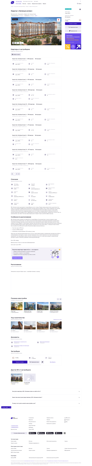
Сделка (66, 441)
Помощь (30, 423)
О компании (31, 417)
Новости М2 (31, 429)
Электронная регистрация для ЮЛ (36, 457)
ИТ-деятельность (32, 421)
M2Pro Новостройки (15, 452)
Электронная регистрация (16, 450)
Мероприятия (67, 450)
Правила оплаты (50, 417)
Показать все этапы (57, 319)
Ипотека (30, 441)
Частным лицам (19, 1)
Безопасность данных (51, 423)
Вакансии (31, 419)
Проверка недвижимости (34, 443)
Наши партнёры (32, 425)
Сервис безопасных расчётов (71, 448)
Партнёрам (36, 1)
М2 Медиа (31, 427)
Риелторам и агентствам (27, 1)
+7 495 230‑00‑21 (14, 427)
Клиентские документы (51, 421)
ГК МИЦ (66, 20)
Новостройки (13, 441)
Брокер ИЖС (13, 457)
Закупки (48, 419)
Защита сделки (14, 443)
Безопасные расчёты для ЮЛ (53, 457)
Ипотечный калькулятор (51, 441)
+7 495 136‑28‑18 (14, 425)
